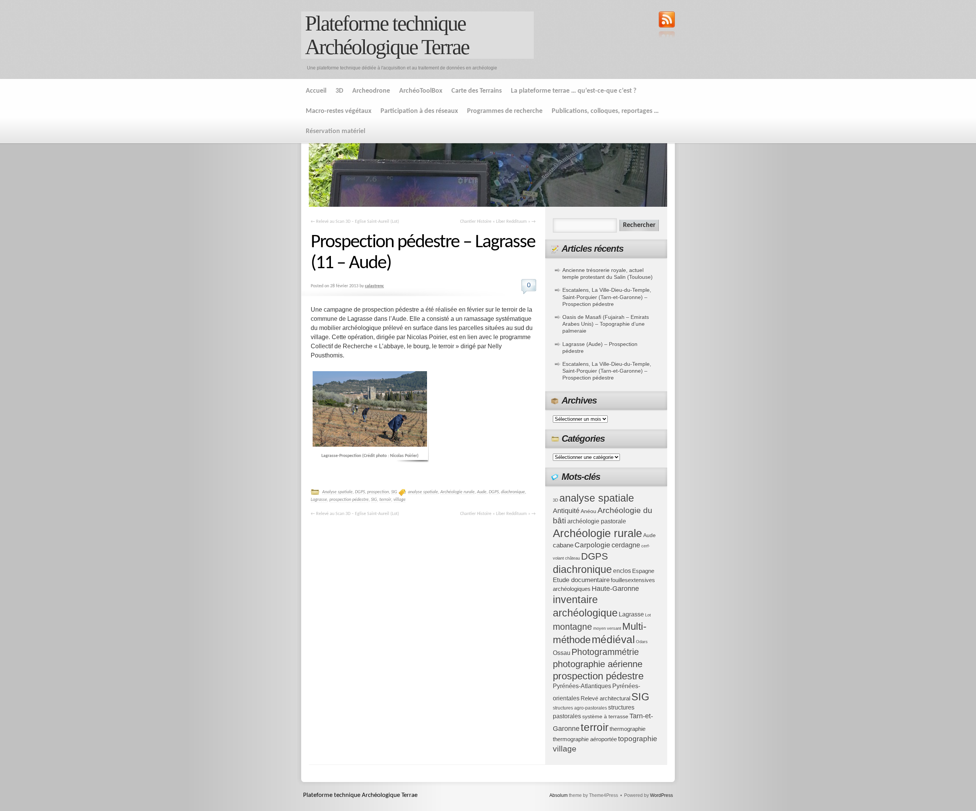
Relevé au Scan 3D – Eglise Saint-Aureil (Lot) (355, 221)
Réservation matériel (335, 131)
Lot (648, 615)
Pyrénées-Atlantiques (582, 686)
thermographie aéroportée (585, 739)
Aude (481, 492)
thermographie (627, 729)
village (399, 499)
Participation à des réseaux (419, 111)
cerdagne (626, 545)
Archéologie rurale (457, 492)
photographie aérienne (597, 664)
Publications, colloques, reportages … (605, 111)
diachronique (513, 492)
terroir (385, 499)
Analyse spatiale (337, 492)
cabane (563, 545)
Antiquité (566, 511)
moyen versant (607, 628)
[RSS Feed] (667, 25)
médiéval (613, 639)
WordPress (661, 795)
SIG (394, 492)
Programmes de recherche (505, 111)
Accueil (316, 91)
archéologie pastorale (596, 521)
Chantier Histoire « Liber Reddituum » (498, 221)
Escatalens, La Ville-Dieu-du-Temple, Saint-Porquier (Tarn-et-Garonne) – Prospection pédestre (606, 297)
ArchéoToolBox (420, 91)
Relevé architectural (605, 698)
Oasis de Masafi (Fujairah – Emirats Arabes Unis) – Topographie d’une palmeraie (605, 324)
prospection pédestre (349, 499)
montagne (572, 627)
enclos (622, 571)
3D (339, 91)
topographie (637, 739)
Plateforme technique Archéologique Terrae (387, 35)
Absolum (558, 795)
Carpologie (592, 545)
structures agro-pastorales (580, 708)
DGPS (360, 492)
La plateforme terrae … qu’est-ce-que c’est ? (573, 91)
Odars (642, 641)
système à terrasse (605, 716)
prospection (378, 492)
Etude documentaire (581, 580)
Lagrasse (319, 499)
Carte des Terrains (476, 91)
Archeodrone (371, 91)
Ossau (561, 653)
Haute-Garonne (615, 588)
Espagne (643, 571)
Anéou (588, 511)
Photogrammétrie (605, 652)
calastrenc (374, 286)
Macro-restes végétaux (338, 111)
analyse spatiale (423, 492)
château (572, 558)
